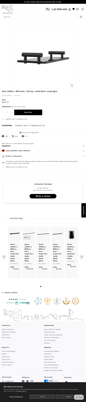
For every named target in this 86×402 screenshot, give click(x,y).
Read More (6, 146)
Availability (23, 125)
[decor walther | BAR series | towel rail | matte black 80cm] (28, 233)
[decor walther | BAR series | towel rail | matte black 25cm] (14, 233)
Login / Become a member (52, 329)
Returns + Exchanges (51, 367)
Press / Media (6, 337)
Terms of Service (7, 365)
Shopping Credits (49, 332)
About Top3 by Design (9, 351)
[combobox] (43, 17)
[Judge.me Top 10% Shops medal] (66, 301)
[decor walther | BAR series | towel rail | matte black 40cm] (57, 233)
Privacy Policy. (21, 391)
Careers (4, 354)
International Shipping (51, 365)
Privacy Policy (6, 359)
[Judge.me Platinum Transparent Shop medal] (38, 301)
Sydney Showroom (8, 329)
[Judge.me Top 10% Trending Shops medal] (75, 301)
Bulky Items (48, 354)
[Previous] (4, 257)
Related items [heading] (16, 218)
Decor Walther (7, 95)
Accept (42, 396)
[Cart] (77, 9)
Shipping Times (49, 357)
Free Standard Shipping (51, 351)
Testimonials (6, 357)
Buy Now (28, 112)
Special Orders (48, 359)
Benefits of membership (51, 337)
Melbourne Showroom (9, 332)
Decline (68, 396)
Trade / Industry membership (53, 335)
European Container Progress (53, 370)
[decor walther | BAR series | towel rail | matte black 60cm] (43, 233)
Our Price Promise (49, 340)
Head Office (5, 335)
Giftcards (47, 343)
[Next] (82, 257)
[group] (15, 252)
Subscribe (84, 210)
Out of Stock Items (50, 362)
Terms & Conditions (8, 362)
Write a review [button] (43, 196)
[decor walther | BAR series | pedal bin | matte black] (71, 233)
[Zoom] (72, 85)
